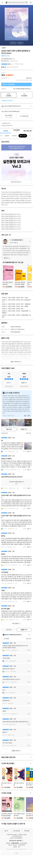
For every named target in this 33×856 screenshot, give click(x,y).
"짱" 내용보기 (16, 445)
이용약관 (8, 843)
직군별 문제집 (24, 311)
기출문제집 (27, 304)
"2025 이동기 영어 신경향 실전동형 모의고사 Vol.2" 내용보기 (16, 500)
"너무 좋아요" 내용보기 (16, 576)
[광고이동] (26, 2)
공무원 (18, 297)
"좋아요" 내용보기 (16, 540)
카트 (31, 2)
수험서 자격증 (11, 297)
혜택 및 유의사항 (9, 386)
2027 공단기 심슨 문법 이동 (19, 777)
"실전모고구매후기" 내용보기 (16, 463)
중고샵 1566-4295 (17, 836)
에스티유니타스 (5, 61)
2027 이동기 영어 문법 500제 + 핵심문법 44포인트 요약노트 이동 (20, 279)
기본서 (26, 297)
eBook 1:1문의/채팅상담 (15, 838)
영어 (22, 297)
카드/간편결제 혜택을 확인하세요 (21, 89)
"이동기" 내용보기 (16, 595)
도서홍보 (15, 847)
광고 (19, 847)
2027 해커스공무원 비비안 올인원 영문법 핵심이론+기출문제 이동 (6, 808)
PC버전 (10, 845)
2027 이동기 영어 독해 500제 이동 (8, 276)
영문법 (26, 306)
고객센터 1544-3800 (12, 834)
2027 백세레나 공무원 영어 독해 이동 (19, 808)
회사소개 (15, 845)
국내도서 (4, 297)
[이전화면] (2, 2)
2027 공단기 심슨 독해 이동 (6, 777)
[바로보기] (5, 422)
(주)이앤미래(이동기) (7, 59)
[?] (21, 393)
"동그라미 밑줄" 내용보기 (16, 613)
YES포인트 (4, 78)
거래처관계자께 (21, 845)
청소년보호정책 (23, 843)
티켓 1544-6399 (22, 834)
